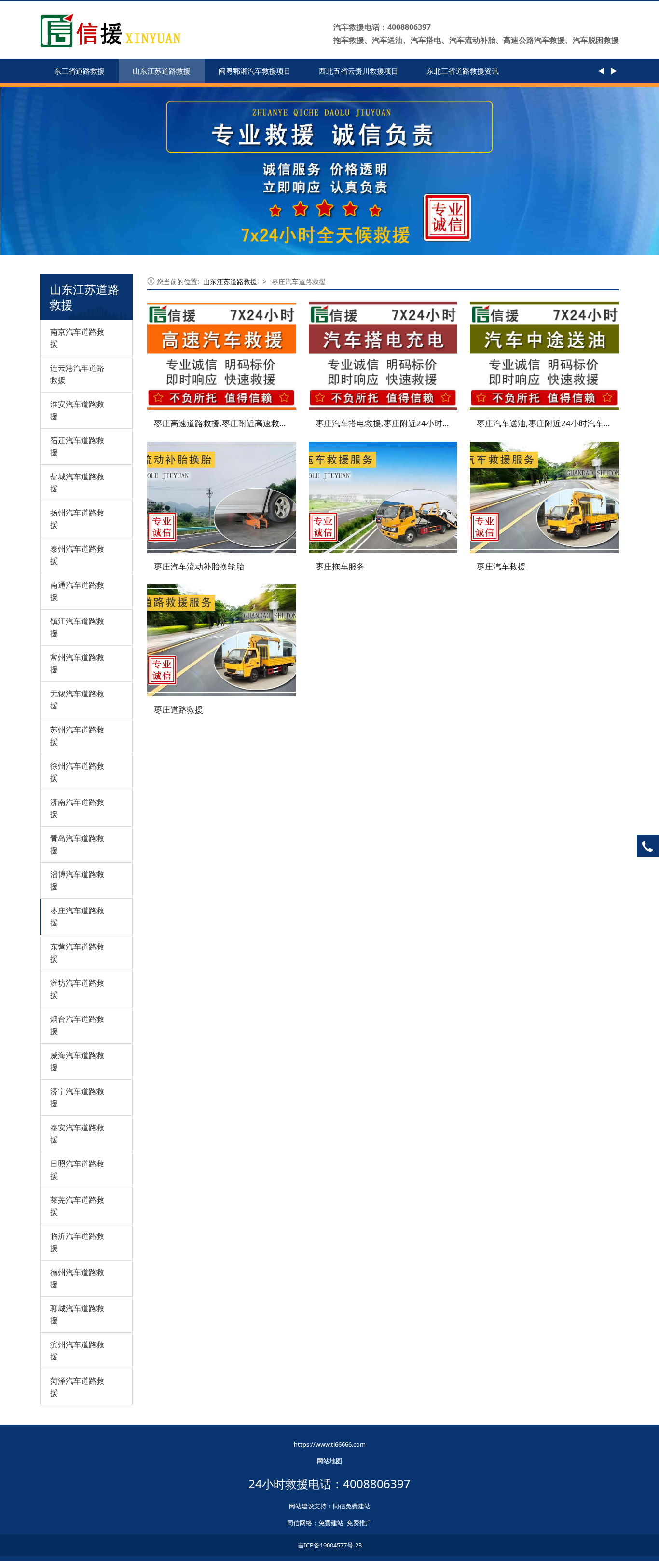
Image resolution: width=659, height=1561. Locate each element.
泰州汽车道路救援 (77, 554)
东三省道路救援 (79, 71)
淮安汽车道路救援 (77, 410)
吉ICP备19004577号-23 (330, 1545)
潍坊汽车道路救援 (77, 988)
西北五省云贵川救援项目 (358, 71)
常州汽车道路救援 (77, 663)
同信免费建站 (352, 1506)
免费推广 (359, 1523)
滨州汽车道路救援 (77, 1350)
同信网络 (299, 1523)
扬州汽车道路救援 (77, 518)
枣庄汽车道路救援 (77, 916)
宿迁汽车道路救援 (77, 446)
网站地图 (329, 1460)
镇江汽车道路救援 (77, 627)
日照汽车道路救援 (77, 1169)
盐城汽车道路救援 (77, 482)
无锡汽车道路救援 (77, 699)
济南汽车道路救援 (77, 808)
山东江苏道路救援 (162, 71)
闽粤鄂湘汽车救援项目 (255, 71)
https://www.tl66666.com (330, 1444)
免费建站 (330, 1523)
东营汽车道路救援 (77, 952)
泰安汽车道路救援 (77, 1133)
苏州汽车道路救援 (77, 735)
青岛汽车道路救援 (77, 844)
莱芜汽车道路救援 (77, 1206)
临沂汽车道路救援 (77, 1242)
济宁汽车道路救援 (77, 1097)
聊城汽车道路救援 (77, 1314)
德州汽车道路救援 (77, 1278)
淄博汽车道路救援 (77, 880)
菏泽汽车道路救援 (77, 1386)
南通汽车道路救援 (77, 591)
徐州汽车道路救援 (77, 771)
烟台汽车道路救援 (77, 1025)
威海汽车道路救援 (77, 1061)
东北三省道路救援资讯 (462, 71)
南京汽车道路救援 (77, 337)
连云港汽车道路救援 (77, 374)
